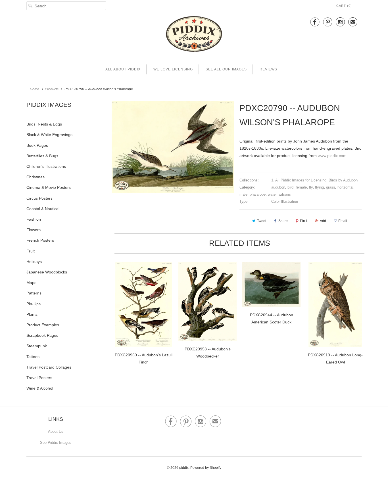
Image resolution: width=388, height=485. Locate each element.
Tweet (261, 221)
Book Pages (37, 145)
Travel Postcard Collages (48, 367)
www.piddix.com (332, 155)
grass (330, 187)
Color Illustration (284, 201)
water (272, 194)
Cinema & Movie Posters (48, 187)
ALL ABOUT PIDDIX (123, 69)
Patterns (33, 293)
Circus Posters (39, 198)
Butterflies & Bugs (42, 156)
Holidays (34, 261)
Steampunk (36, 346)
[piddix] (194, 35)
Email (342, 221)
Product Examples (42, 325)
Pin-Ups (33, 304)
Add (323, 221)
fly (311, 187)
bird (290, 187)
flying (319, 187)
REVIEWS (268, 69)
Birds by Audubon (343, 180)
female (301, 187)
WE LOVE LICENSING (173, 69)
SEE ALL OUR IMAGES (226, 69)
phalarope (258, 194)
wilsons (285, 194)
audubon (278, 187)
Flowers (33, 229)
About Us (55, 431)
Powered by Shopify (205, 468)
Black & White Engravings (49, 134)
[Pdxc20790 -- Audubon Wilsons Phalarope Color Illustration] (173, 147)
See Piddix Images (55, 442)
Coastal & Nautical (42, 208)
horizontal (345, 187)
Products (52, 89)
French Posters (40, 240)
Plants (31, 314)
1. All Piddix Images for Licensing (298, 180)
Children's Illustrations (46, 166)
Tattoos (32, 356)
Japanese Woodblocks (46, 272)
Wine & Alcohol (39, 388)
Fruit (30, 251)
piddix (184, 468)
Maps (31, 282)
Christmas (35, 177)
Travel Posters (39, 377)
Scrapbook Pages (42, 335)
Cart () (344, 5)
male (243, 194)
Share (283, 221)
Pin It (304, 221)
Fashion (33, 219)
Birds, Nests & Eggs (44, 124)
